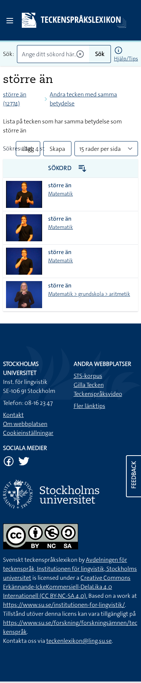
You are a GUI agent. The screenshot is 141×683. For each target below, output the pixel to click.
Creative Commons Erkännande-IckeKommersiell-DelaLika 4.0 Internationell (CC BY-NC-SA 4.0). (66, 587)
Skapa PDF (57, 150)
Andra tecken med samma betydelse (83, 98)
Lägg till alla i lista (28, 150)
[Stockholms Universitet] (70, 494)
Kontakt (13, 415)
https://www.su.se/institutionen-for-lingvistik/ (64, 605)
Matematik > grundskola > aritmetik (89, 293)
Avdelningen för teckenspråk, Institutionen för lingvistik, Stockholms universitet (70, 569)
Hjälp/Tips (126, 58)
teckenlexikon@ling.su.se (79, 641)
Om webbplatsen (25, 424)
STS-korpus (88, 376)
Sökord (60, 168)
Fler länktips (89, 406)
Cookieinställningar (28, 433)
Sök (100, 54)
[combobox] (53, 54)
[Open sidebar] (10, 21)
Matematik (60, 193)
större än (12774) (14, 98)
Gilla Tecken (89, 385)
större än (59, 185)
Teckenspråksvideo (98, 394)
